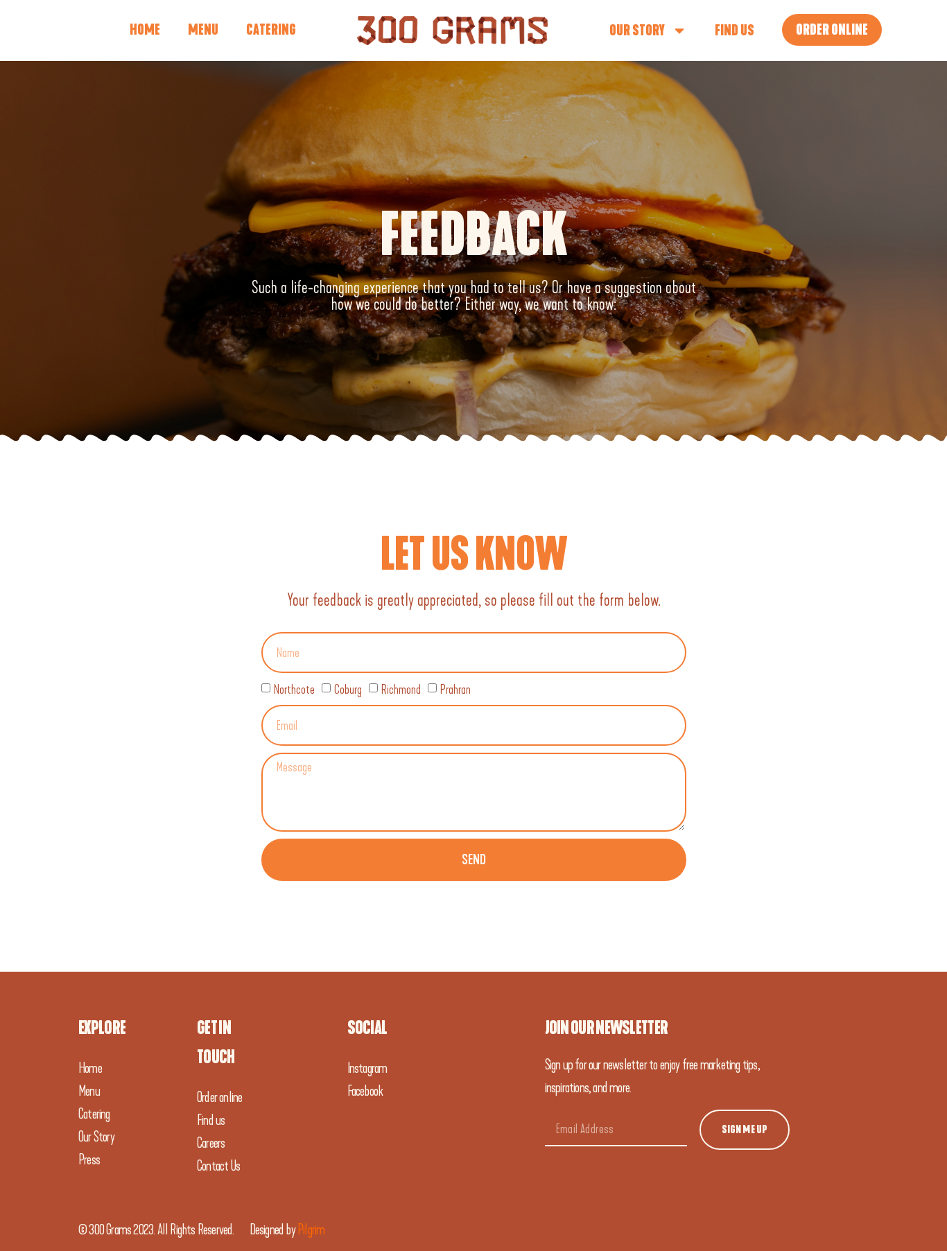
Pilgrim (310, 1230)
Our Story (637, 30)
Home (145, 30)
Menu (203, 30)
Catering (271, 30)
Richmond (401, 689)
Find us (734, 30)
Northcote (294, 689)
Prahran (455, 689)
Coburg (348, 689)
